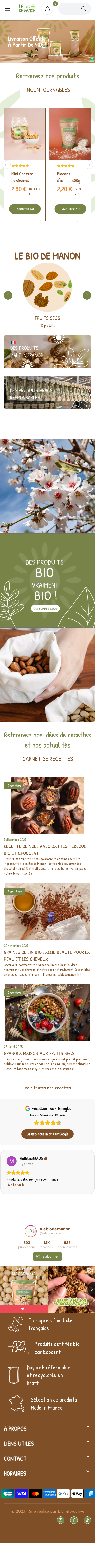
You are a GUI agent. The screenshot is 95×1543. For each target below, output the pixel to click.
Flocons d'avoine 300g (68, 177)
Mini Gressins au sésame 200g (22, 177)
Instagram (60, 1520)
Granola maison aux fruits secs (39, 1053)
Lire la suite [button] (16, 1185)
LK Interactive (71, 1512)
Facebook (74, 1520)
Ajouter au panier (25, 210)
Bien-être (15, 891)
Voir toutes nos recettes (47, 1087)
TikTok (87, 1520)
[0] (47, 9)
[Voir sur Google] (12, 1161)
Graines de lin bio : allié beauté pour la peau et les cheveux (47, 955)
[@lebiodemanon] (31, 1231)
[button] (4, 1172)
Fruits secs (47, 317)
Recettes (14, 785)
